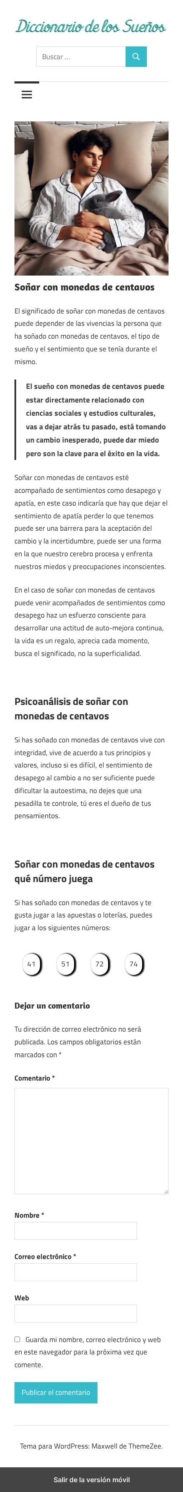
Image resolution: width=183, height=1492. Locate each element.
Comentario (34, 1078)
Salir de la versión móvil (92, 1479)
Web (21, 1297)
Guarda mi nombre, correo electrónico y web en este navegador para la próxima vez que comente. (87, 1352)
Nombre (29, 1215)
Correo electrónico (45, 1256)
